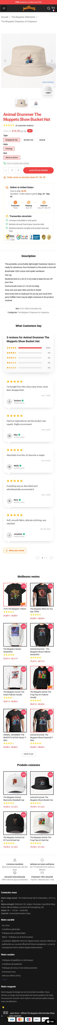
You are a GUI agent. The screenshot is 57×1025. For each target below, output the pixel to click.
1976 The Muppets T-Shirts (14, 609)
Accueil (4, 17)
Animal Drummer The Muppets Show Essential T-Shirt (41, 737)
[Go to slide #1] (21, 103)
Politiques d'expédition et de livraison (17, 960)
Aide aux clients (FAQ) (11, 976)
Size (5, 153)
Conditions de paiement (12, 964)
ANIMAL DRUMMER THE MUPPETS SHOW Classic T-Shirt (14, 737)
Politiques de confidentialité (13, 933)
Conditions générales (11, 929)
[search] (48, 8)
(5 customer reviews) (24, 125)
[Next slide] (52, 61)
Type (5, 135)
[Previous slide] (5, 61)
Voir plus (28, 754)
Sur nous (6, 925)
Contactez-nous (9, 972)
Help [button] (52, 1022)
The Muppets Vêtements (23, 17)
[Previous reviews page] (37, 557)
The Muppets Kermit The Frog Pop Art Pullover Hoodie (40, 695)
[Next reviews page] (51, 557)
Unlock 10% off (5, 1012)
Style (5, 144)
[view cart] (53, 8)
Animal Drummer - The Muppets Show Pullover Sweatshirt (40, 652)
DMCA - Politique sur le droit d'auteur (17, 937)
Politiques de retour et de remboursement (19, 968)
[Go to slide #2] (35, 103)
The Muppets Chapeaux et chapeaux (19, 21)
